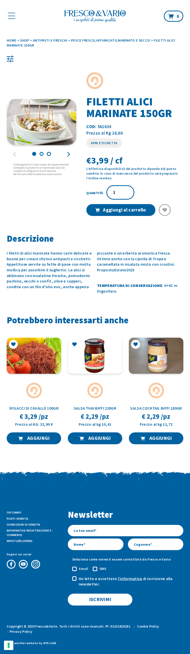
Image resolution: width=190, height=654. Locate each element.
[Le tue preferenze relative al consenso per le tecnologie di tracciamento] (8, 645)
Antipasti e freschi (50, 40)
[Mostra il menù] (11, 16)
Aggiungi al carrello (124, 210)
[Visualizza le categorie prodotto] (10, 58)
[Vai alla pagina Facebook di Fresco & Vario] (11, 564)
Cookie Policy (148, 626)
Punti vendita (17, 518)
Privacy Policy (21, 631)
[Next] (68, 154)
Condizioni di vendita (23, 524)
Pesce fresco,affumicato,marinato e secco (110, 40)
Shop (24, 40)
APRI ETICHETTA (104, 143)
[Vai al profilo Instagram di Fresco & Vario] (35, 564)
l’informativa (130, 578)
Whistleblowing (19, 541)
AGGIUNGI (38, 438)
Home (11, 40)
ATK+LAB (49, 643)
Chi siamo (14, 512)
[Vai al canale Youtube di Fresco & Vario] (23, 564)
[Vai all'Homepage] (95, 16)
